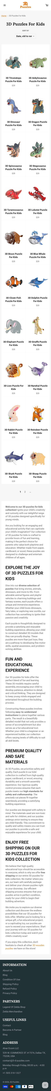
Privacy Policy (10, 993)
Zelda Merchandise (12, 1011)
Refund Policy (10, 988)
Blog (5, 975)
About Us (7, 970)
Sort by (25, 31)
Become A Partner (12, 1030)
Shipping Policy (10, 984)
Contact (7, 1025)
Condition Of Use (11, 979)
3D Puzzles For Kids (17, 16)
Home (3, 16)
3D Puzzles (14, 1082)
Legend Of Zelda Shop (14, 1007)
